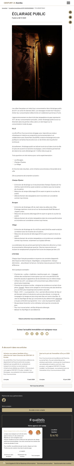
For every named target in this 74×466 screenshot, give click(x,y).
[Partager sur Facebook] (70, 12)
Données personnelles (45, 463)
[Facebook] (27, 333)
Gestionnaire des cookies (62, 463)
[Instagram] (32, 333)
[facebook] (4, 400)
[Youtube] (47, 333)
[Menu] (68, 2)
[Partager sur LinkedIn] (70, 22)
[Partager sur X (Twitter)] (70, 17)
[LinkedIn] (42, 333)
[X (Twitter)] (37, 333)
